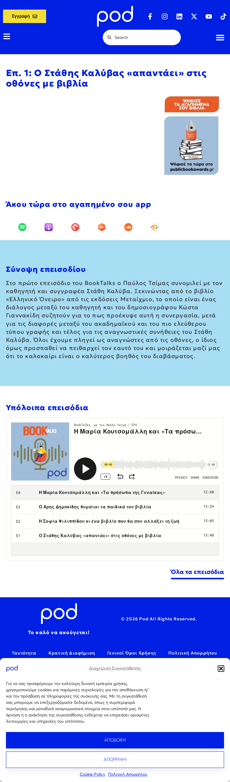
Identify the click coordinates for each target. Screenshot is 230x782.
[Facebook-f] (150, 16)
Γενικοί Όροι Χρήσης (131, 653)
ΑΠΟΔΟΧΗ (115, 740)
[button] (221, 669)
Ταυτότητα (24, 653)
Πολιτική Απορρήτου (127, 774)
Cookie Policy (92, 774)
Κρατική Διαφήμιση (72, 653)
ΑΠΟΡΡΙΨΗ (115, 759)
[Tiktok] (223, 16)
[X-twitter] (194, 16)
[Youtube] (208, 16)
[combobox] (142, 37)
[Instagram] (164, 16)
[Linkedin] (179, 16)
